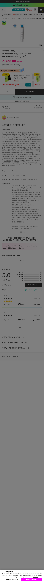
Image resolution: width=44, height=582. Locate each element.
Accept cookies (31, 579)
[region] (22, 576)
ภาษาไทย (35, 577)
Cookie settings (12, 579)
